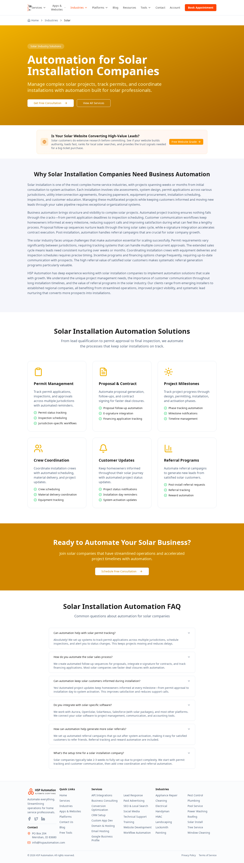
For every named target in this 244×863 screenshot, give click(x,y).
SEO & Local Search (136, 806)
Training (129, 822)
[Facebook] (29, 819)
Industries (77, 7)
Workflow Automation (137, 832)
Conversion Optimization (100, 808)
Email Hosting (100, 831)
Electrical (161, 806)
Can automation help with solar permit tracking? (85, 633)
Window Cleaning (199, 832)
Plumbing (194, 800)
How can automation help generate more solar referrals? (90, 729)
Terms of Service (208, 855)
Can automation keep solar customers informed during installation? (97, 681)
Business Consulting (105, 800)
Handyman (162, 811)
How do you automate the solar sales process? (83, 657)
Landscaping (164, 822)
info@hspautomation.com (48, 842)
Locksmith (162, 827)
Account (175, 7)
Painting (161, 832)
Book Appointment (200, 7)
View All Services (93, 103)
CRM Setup (99, 815)
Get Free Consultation (47, 103)
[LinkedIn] (43, 819)
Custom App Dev (102, 820)
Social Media (132, 811)
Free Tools (65, 832)
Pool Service (195, 806)
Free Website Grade (184, 142)
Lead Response (133, 795)
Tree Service (195, 827)
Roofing (192, 816)
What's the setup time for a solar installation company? (89, 753)
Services (37, 7)
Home (63, 795)
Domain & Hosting (103, 826)
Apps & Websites (57, 7)
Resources (129, 7)
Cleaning (161, 800)
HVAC (159, 816)
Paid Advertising (134, 800)
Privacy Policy (188, 855)
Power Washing (197, 811)
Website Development (138, 827)
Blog (115, 7)
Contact (160, 7)
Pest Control (195, 795)
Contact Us (66, 822)
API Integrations (102, 795)
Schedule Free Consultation (118, 571)
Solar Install (195, 822)
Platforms (98, 7)
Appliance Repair (166, 795)
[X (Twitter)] (36, 819)
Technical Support (135, 816)
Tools (144, 7)
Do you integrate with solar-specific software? (83, 705)
